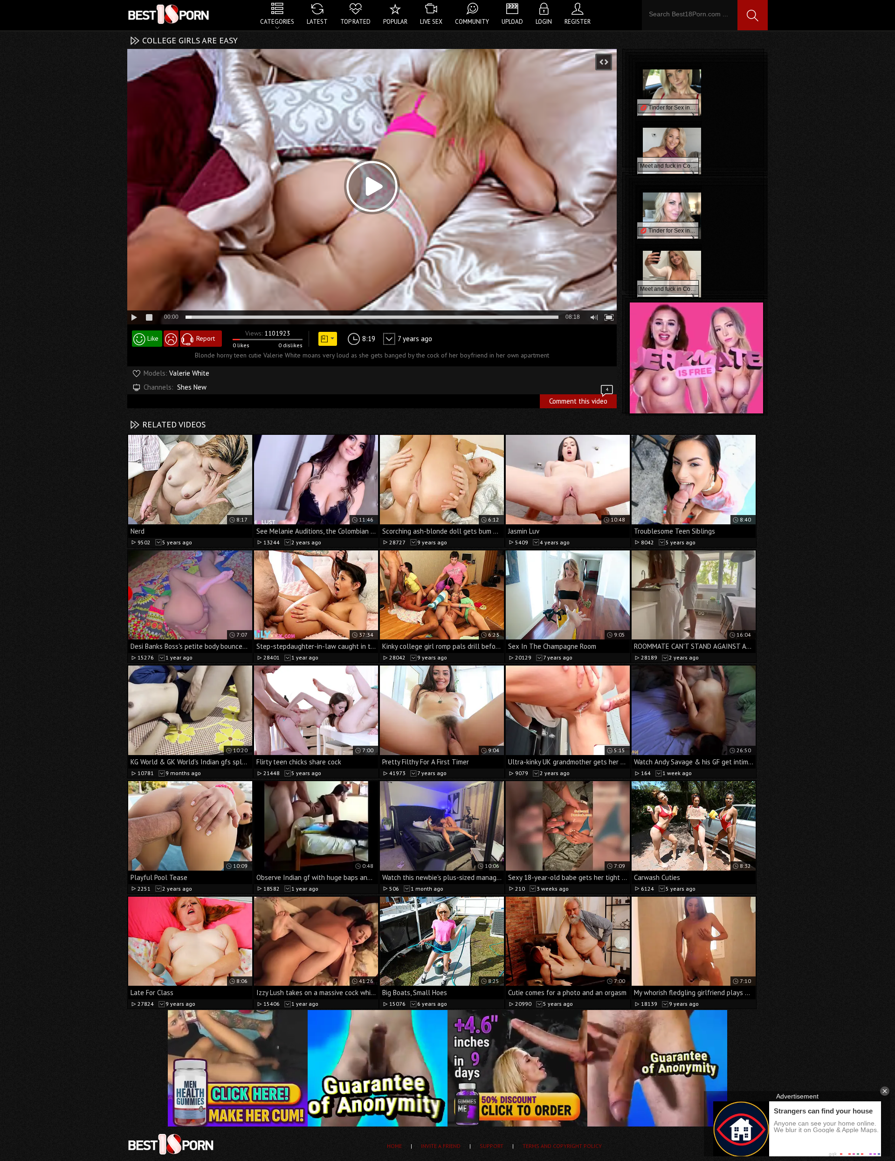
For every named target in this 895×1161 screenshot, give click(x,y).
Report (205, 338)
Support (491, 1145)
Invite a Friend (441, 1145)
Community (472, 22)
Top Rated (355, 22)
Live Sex (431, 22)
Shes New (192, 387)
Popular (395, 22)
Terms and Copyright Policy (562, 1145)
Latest (317, 22)
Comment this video (578, 399)
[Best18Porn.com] (169, 14)
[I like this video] (147, 338)
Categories (277, 22)
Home (394, 1145)
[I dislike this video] (171, 338)
